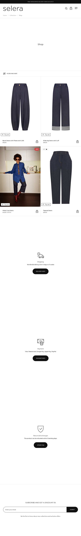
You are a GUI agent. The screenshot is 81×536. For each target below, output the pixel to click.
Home (5, 15)
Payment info (40, 358)
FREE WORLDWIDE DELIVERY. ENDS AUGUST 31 (40, 1)
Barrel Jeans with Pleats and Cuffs (20, 111)
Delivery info (40, 271)
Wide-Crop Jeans (20, 181)
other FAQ (40, 445)
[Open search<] (66, 8)
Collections (13, 15)
